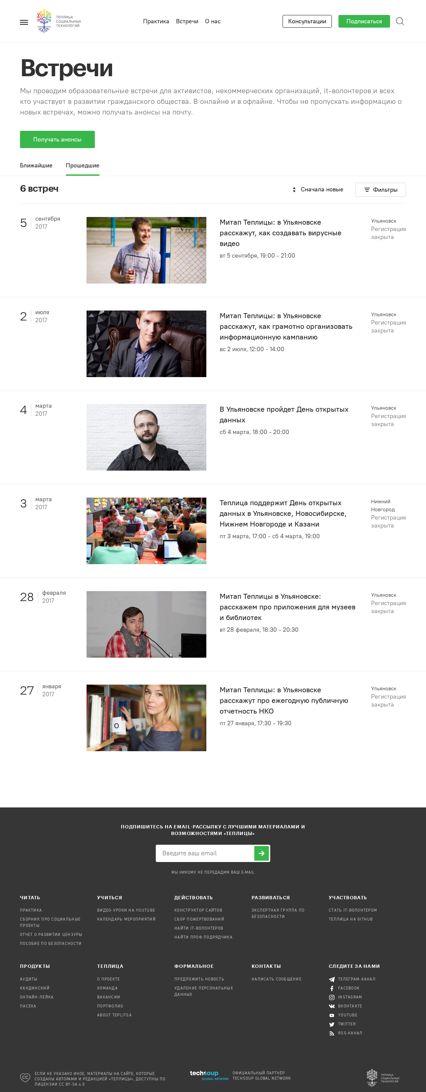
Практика (156, 21)
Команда (107, 988)
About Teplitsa (114, 1015)
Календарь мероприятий (126, 920)
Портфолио (110, 1006)
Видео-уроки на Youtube (126, 911)
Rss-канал (350, 1033)
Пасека (28, 1006)
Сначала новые (322, 189)
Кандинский (35, 988)
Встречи (187, 21)
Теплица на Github (351, 920)
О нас (213, 21)
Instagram (350, 997)
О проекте (108, 980)
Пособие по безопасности (51, 944)
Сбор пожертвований (199, 920)
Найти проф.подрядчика (203, 938)
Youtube (347, 1015)
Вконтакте (350, 1006)
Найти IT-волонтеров (198, 929)
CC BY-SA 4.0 (72, 1085)
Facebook (349, 988)
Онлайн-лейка (37, 997)
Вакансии (108, 997)
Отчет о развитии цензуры (51, 935)
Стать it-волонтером (353, 911)
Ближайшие (36, 165)
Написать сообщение (277, 980)
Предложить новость (199, 980)
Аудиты (29, 980)
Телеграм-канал (357, 980)
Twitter (347, 1024)
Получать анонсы (57, 139)
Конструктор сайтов (198, 911)
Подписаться (364, 21)
